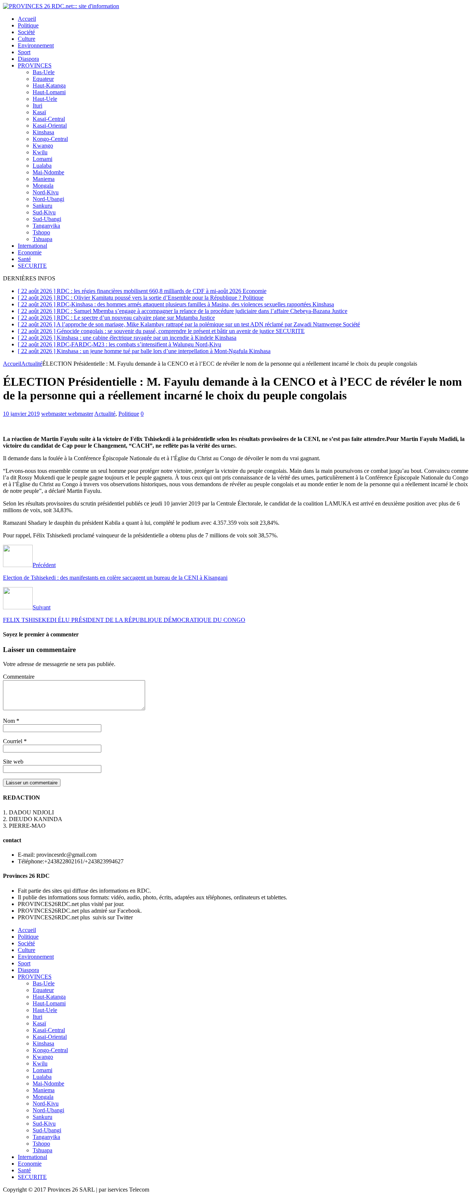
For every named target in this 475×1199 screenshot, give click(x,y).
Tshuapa (42, 239)
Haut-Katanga (49, 85)
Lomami (42, 159)
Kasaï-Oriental (50, 125)
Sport (24, 52)
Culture (26, 39)
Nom (9, 721)
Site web (13, 761)
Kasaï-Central (49, 119)
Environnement (36, 45)
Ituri (37, 105)
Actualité (104, 414)
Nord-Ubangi (48, 199)
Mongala (43, 185)
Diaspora (28, 59)
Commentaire (19, 676)
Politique (28, 25)
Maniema (44, 179)
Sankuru (42, 205)
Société (26, 32)
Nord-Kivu (46, 192)
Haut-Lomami (49, 92)
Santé (24, 259)
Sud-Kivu (44, 212)
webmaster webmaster (67, 414)
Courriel (13, 741)
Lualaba (42, 165)
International (32, 246)
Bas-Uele (44, 72)
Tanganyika (46, 226)
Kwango (43, 145)
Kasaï (39, 112)
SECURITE (32, 266)
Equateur (43, 79)
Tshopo (41, 232)
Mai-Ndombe (48, 172)
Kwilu (40, 152)
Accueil (27, 19)
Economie (30, 252)
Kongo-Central (50, 139)
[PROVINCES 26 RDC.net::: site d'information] (61, 6)
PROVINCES (35, 65)
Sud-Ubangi (47, 219)
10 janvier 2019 (21, 414)
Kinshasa (43, 132)
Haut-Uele (45, 99)
